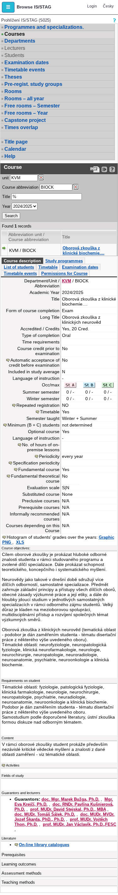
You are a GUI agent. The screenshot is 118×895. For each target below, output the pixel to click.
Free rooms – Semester (32, 105)
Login (92, 6)
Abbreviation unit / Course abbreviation (28, 237)
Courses (14, 34)
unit (5, 177)
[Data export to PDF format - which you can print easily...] (95, 169)
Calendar (15, 149)
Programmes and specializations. (44, 27)
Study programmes (64, 261)
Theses (13, 77)
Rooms (13, 91)
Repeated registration (37, 405)
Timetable (48, 267)
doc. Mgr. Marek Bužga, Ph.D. (70, 799)
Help (9, 156)
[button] (8, 7)
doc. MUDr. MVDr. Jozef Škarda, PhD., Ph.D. (64, 817)
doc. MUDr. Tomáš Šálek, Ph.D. (44, 814)
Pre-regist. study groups (33, 84)
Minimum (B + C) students (33, 424)
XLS (20, 542)
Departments (19, 41)
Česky (108, 6)
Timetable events (24, 69)
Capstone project (25, 120)
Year (6, 206)
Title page (16, 141)
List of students (19, 267)
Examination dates (26, 62)
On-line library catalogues (44, 844)
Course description (22, 261)
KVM (66, 281)
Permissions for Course (64, 273)
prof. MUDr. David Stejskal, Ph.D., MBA (68, 809)
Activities (13, 765)
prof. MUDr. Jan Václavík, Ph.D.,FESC (79, 824)
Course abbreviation (20, 187)
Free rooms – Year (26, 113)
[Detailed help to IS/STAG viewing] (112, 169)
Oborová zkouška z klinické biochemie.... (83, 250)
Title (6, 196)
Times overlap (21, 127)
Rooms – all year (24, 98)
